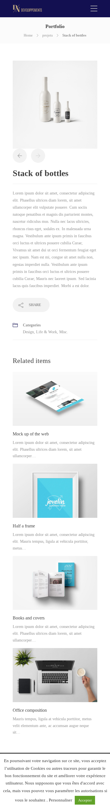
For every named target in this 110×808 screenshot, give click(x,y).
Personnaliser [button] (60, 800)
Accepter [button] (85, 800)
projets (47, 35)
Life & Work (46, 332)
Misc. (63, 332)
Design (28, 332)
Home (28, 35)
